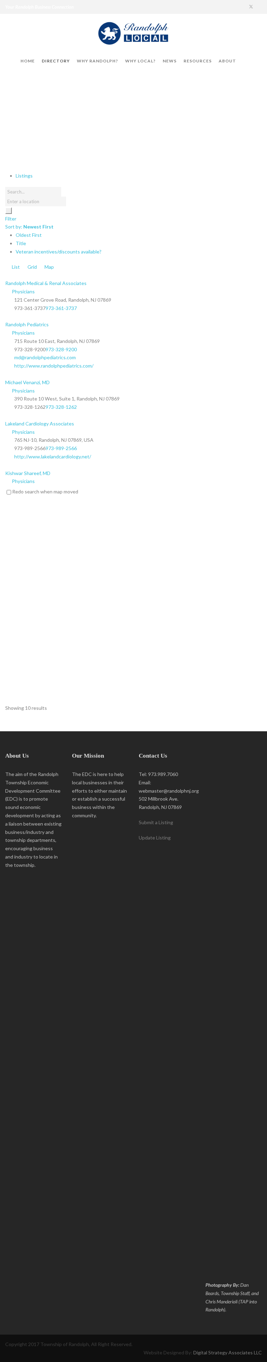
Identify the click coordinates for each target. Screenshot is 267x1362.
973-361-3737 (61, 308)
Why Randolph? (97, 60)
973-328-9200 (61, 349)
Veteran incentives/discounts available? (59, 252)
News (170, 60)
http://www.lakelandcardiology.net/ (52, 456)
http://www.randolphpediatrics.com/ (54, 366)
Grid (31, 267)
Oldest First (29, 235)
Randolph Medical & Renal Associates (46, 283)
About (227, 60)
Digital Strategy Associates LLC (227, 1352)
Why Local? (140, 60)
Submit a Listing (156, 822)
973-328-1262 (61, 407)
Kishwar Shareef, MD (27, 473)
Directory (56, 60)
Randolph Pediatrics (27, 324)
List (15, 267)
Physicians (23, 291)
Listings (24, 176)
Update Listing (155, 838)
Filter (10, 219)
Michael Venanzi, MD (27, 382)
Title (21, 243)
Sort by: (29, 227)
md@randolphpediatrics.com (45, 357)
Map (48, 267)
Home (28, 60)
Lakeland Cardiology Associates (39, 423)
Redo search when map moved (45, 491)
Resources (198, 60)
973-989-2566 (61, 448)
